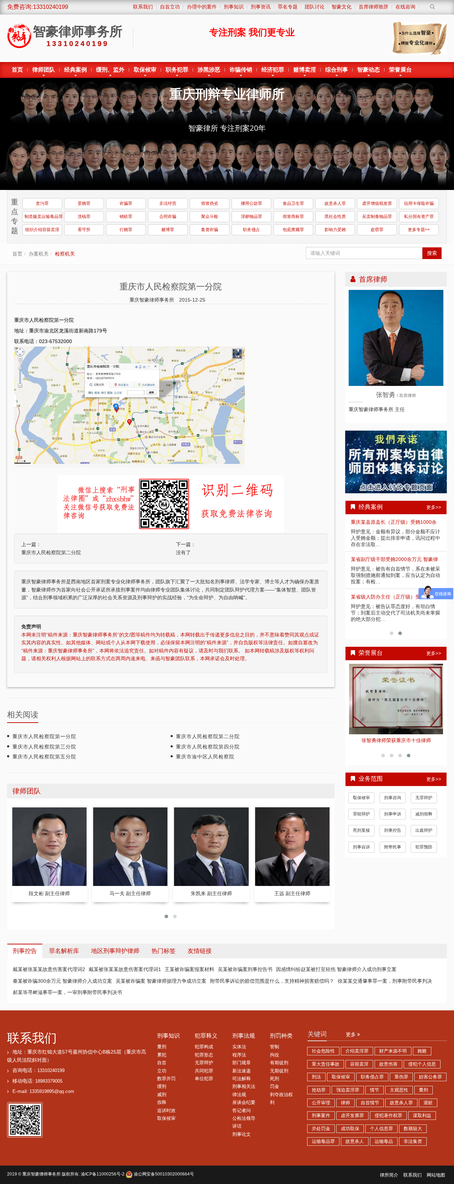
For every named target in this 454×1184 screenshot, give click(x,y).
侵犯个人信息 (422, 1064)
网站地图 (436, 1175)
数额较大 (413, 1128)
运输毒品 (384, 1141)
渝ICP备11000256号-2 (102, 1174)
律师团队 (43, 70)
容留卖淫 (359, 1064)
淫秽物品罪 (251, 216)
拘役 (274, 1055)
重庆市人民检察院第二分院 (51, 552)
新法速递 (241, 1070)
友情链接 (200, 951)
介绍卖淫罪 (357, 1051)
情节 (374, 1090)
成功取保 (350, 1128)
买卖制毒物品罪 (377, 216)
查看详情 (396, 697)
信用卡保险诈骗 (419, 203)
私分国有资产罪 (419, 216)
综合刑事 (336, 70)
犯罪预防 (423, 851)
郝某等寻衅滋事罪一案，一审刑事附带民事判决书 (67, 992)
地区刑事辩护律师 (115, 951)
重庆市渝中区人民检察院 (205, 756)
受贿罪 (84, 203)
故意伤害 (388, 1064)
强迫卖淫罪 (347, 1090)
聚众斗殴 (209, 216)
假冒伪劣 (209, 203)
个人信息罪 (381, 1128)
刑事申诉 (392, 818)
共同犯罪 (204, 1070)
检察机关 (65, 254)
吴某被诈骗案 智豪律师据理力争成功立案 (161, 981)
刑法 (316, 1076)
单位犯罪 (204, 1078)
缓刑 (161, 1086)
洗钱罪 (84, 216)
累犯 (161, 1055)
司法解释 (241, 1078)
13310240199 (51, 1070)
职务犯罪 (177, 70)
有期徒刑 (279, 1062)
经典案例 (75, 70)
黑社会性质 (335, 216)
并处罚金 (321, 1128)
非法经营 (167, 203)
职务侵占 (251, 229)
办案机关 (39, 254)
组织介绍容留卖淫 (42, 229)
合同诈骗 (167, 216)
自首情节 (370, 1102)
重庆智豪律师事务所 (41, 1174)
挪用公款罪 (251, 203)
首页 (17, 70)
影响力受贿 (335, 229)
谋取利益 (422, 1115)
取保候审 (145, 70)
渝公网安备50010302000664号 (163, 1174)
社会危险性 (323, 1051)
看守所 (84, 229)
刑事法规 (243, 1036)
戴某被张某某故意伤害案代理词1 (125, 969)
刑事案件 (321, 1115)
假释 (161, 1102)
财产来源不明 (393, 1051)
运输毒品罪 (323, 1141)
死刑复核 (361, 834)
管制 (274, 1046)
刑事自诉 (361, 851)
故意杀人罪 (335, 203)
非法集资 (413, 1141)
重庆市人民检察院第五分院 (44, 756)
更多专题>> (419, 229)
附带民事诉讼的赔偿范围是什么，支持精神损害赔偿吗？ (272, 981)
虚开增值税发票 (377, 203)
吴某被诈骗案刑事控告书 (245, 969)
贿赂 (422, 1051)
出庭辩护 (423, 834)
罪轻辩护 (361, 818)
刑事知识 (168, 1036)
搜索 (432, 253)
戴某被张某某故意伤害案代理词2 (49, 969)
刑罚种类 (281, 1036)
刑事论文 (241, 1134)
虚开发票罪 (352, 1115)
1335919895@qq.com (51, 1091)
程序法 (239, 1055)
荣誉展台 (400, 70)
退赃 (428, 1102)
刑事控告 (392, 834)
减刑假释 (423, 818)
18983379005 (48, 1081)
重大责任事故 (325, 1064)
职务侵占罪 (372, 1076)
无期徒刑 (279, 1070)
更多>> (433, 507)
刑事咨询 (392, 801)
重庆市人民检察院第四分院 (208, 747)
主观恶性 (399, 1090)
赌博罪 (167, 229)
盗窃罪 (377, 229)
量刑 (161, 1046)
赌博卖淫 (304, 70)
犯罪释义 (206, 1036)
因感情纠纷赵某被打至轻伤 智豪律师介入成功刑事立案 (336, 969)
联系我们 (32, 1038)
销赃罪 (126, 216)
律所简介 (389, 1175)
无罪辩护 (423, 801)
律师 (345, 1102)
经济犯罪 (272, 70)
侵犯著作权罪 (388, 1115)
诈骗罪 (126, 203)
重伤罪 (401, 1076)
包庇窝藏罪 (293, 229)
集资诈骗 (209, 229)
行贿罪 (126, 229)
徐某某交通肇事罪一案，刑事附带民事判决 (385, 981)
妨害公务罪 (430, 1076)
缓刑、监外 (110, 70)
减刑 (161, 1094)
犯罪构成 (204, 1046)
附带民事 (392, 851)
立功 (161, 1070)
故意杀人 (354, 1141)
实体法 (239, 1046)
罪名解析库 (64, 951)
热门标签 (163, 951)
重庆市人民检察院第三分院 (44, 747)
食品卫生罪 (293, 203)
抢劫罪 (319, 1090)
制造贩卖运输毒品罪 (43, 216)
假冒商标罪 (293, 216)
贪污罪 (42, 203)
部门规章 (241, 1062)
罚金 (274, 1086)
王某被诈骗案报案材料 (189, 969)
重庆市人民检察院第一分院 (44, 736)
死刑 (274, 1078)
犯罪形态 (204, 1055)
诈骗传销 (240, 70)
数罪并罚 (166, 1078)
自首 (161, 1062)
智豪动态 (368, 70)
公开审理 (321, 1102)
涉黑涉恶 (209, 70)
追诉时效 (166, 1110)
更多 (351, 1034)
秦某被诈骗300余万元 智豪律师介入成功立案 (62, 981)
